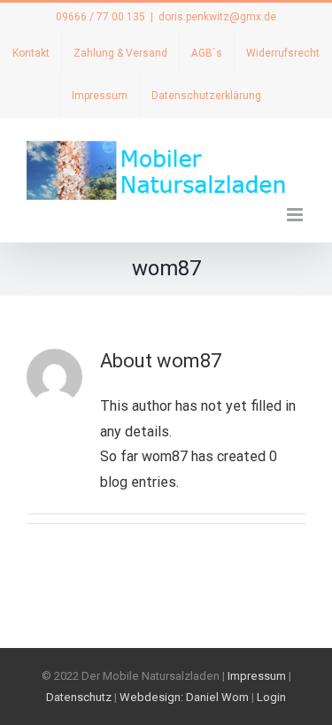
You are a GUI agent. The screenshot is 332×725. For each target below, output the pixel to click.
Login (271, 697)
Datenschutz (79, 697)
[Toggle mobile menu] (296, 214)
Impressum (257, 676)
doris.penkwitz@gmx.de (217, 17)
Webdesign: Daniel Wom (184, 697)
